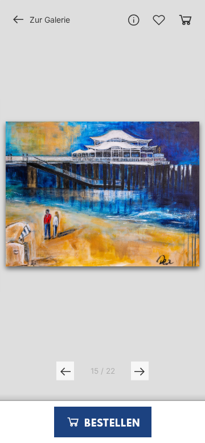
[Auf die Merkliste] (159, 19)
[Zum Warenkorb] (185, 19)
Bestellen (110, 424)
